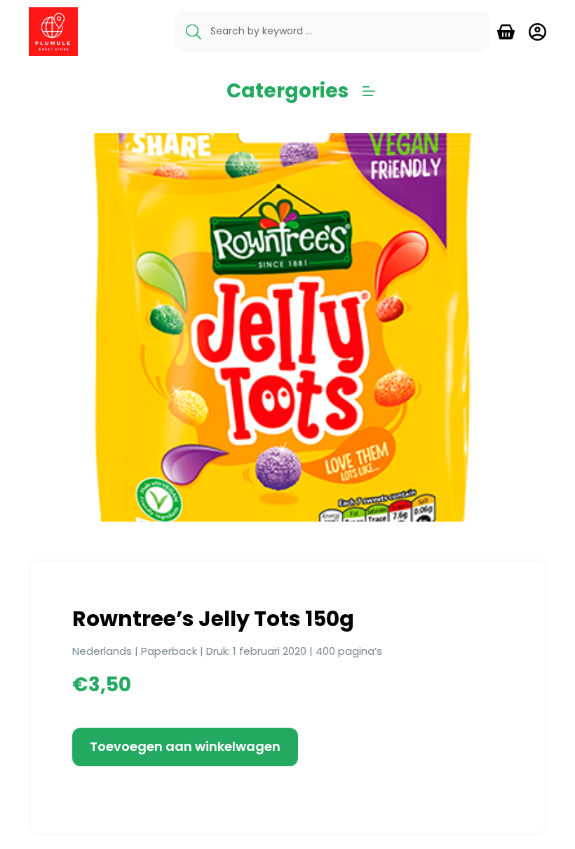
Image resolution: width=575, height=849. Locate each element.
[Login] (537, 32)
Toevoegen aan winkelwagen (185, 746)
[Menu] (369, 91)
